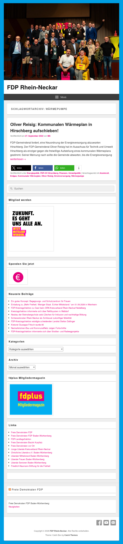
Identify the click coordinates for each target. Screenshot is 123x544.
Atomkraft (104, 173)
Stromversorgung (62, 175)
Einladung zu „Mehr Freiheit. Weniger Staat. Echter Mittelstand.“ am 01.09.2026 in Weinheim (54, 304)
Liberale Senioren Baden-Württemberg (28, 462)
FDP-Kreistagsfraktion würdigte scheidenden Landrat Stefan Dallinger (43, 321)
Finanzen (63, 173)
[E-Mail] (113, 522)
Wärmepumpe (77, 175)
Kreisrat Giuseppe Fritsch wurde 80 (27, 324)
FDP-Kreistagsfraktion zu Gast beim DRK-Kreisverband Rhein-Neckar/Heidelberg (48, 307)
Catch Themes (71, 535)
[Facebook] (99, 522)
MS (49, 135)
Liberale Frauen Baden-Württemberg (27, 459)
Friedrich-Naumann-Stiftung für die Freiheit (30, 465)
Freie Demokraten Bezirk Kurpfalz (26, 442)
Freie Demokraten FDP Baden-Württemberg (31, 435)
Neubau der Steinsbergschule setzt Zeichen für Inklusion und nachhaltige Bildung (48, 314)
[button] (21, 168)
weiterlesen (18, 159)
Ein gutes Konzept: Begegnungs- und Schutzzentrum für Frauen (40, 301)
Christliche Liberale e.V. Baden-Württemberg (31, 452)
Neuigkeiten (14, 506)
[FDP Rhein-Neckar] (61, 79)
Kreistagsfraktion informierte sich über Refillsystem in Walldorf (40, 311)
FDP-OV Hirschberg (49, 173)
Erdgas (13, 175)
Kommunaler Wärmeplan (29, 175)
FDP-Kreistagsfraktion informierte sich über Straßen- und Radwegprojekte (45, 331)
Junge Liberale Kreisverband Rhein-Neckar (30, 449)
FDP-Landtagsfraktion (21, 439)
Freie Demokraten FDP (21, 432)
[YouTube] (106, 522)
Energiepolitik (33, 173)
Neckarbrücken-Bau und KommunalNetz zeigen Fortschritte (38, 328)
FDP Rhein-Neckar (32, 87)
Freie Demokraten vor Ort (23, 445)
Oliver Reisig (47, 175)
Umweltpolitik (74, 173)
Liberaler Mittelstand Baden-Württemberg (30, 455)
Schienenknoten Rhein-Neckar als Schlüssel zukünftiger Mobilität (41, 317)
